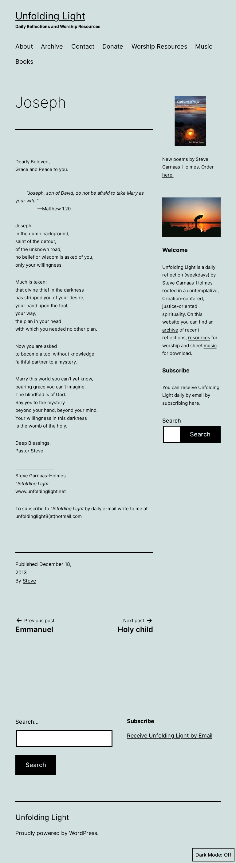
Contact (82, 46)
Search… (27, 721)
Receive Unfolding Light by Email (169, 735)
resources (199, 337)
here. (168, 175)
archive (170, 330)
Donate (112, 46)
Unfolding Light (50, 16)
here (194, 403)
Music (203, 46)
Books (24, 61)
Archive (52, 46)
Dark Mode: (208, 855)
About (24, 46)
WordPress (83, 833)
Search (171, 420)
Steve (29, 581)
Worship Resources (159, 46)
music (210, 345)
